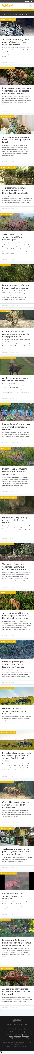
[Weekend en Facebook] (11, 1024)
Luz (31, 1034)
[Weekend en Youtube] (18, 1024)
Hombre (27, 1032)
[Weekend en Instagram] (8, 1024)
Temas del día (7, 10)
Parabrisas (9, 1034)
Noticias (26, 1029)
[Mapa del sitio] (26, 1024)
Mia (11, 1037)
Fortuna (20, 1032)
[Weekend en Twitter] (15, 1024)
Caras (20, 1029)
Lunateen (17, 1037)
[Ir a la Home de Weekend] (17, 1020)
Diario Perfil (12, 1029)
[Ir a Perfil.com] (28, 1)
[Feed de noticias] (22, 1024)
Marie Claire (11, 1032)
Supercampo (18, 1034)
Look (25, 1034)
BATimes (25, 1037)
